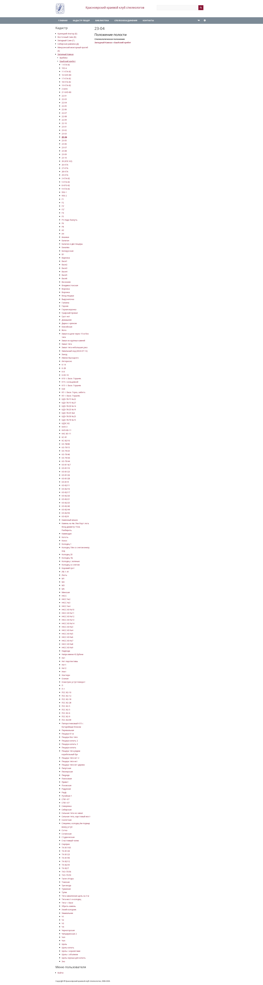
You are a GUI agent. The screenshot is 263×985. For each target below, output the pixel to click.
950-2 (64, 195)
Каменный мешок (70, 520)
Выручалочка (68, 299)
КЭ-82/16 (66, 489)
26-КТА (65, 164)
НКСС (64, 595)
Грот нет (66, 316)
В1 (63, 254)
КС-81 (64, 437)
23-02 (64, 130)
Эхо (63, 961)
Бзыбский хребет (68, 61)
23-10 (64, 157)
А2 (63, 230)
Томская (66, 882)
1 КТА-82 (66, 64)
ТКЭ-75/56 (66, 871)
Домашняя (67, 320)
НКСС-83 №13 (68, 620)
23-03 (64, 133)
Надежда (66, 651)
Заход (64, 354)
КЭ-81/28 (66, 478)
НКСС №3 (66, 602)
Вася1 (64, 261)
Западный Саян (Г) (66, 40)
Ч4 (63, 926)
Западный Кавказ (66, 54)
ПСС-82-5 (66, 706)
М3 (63, 585)
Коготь (65, 537)
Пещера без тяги (70, 737)
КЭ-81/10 (66, 468)
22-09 (64, 120)
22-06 (64, 109)
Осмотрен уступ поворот (73, 682)
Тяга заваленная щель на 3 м (75, 896)
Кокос (64, 540)
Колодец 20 (67, 554)
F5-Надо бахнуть (69, 220)
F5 (63, 216)
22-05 (64, 106)
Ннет (64, 671)
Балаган (65, 240)
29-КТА (65, 175)
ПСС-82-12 (66, 695)
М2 (63, 582)
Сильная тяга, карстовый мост (76, 816)
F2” (63, 209)
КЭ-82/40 (66, 506)
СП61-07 (65, 799)
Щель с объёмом (70, 954)
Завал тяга (67, 344)
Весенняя (66, 282)
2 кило (65, 88)
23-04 (64, 137)
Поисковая (67, 778)
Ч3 (63, 923)
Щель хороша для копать (74, 958)
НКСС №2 (66, 599)
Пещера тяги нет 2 (70, 758)
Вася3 (64, 268)
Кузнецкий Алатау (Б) (67, 33)
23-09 (64, 154)
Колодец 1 (66, 544)
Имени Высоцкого (70, 357)
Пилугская (66, 768)
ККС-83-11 (66, 433)
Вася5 (64, 275)
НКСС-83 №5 (67, 633)
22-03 (64, 99)
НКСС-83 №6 (67, 637)
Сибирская (67, 809)
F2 (63, 202)
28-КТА (65, 171)
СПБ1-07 (65, 802)
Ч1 (63, 916)
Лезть (64, 575)
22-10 (64, 123)
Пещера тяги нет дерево (73, 764)
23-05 (64, 140)
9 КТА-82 (66, 188)
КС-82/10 (66, 440)
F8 (63, 226)
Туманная (66, 889)
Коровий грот (68, 568)
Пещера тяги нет (70, 761)
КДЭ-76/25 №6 (68, 413)
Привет (65, 782)
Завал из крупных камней (73, 340)
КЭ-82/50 (66, 513)
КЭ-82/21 (66, 499)
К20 (63, 389)
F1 (63, 199)
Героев (65, 306)
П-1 (63, 689)
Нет (63, 658)
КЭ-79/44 (66, 458)
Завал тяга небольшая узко (75, 347)
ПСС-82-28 (66, 702)
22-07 (64, 113)
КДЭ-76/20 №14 (69, 406)
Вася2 (64, 264)
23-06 (64, 144)
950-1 (64, 192)
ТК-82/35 (66, 864)
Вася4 (64, 271)
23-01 (64, 126)
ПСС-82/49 (66, 720)
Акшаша (65, 237)
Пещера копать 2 (70, 740)
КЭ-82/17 (66, 492)
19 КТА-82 (66, 85)
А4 (63, 233)
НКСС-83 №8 (67, 644)
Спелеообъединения (125, 20)
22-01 (64, 95)
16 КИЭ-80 (66, 75)
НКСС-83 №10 (68, 609)
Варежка (66, 257)
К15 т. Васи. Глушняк (71, 385)
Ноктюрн (66, 675)
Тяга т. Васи (67, 902)
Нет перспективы (70, 661)
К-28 (64, 368)
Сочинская (67, 833)
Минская (66, 592)
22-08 (64, 116)
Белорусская (67, 251)
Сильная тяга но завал (72, 813)
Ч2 (63, 920)
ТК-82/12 (66, 861)
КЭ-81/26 (66, 475)
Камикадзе (67, 533)
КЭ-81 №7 (66, 464)
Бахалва (65, 247)
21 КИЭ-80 (66, 92)
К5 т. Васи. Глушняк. (71, 395)
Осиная (65, 678)
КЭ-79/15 (66, 447)
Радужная (66, 789)
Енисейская (67, 326)
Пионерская (67, 771)
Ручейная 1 (67, 796)
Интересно (67, 361)
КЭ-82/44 (66, 509)
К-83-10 (65, 375)
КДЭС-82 (66, 423)
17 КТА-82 (66, 78)
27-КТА (65, 168)
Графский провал (70, 313)
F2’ (63, 206)
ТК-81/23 (66, 854)
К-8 (63, 371)
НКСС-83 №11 (68, 613)
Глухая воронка (69, 309)
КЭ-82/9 (65, 516)
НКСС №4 (66, 606)
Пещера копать (69, 747)
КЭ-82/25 (66, 502)
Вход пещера (68, 295)
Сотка (64, 830)
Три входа (66, 885)
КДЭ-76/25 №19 (69, 409)
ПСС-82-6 (66, 713)
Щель (64, 944)
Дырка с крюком (69, 323)
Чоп (63, 937)
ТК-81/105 (66, 847)
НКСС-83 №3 (67, 627)
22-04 (64, 102)
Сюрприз (66, 844)
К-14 (64, 364)
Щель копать (68, 947)
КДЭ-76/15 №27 (69, 402)
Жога (64, 330)
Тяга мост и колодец (71, 899)
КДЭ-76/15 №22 (69, 399)
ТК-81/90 (66, 858)
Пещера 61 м (68, 733)
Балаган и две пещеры (72, 244)
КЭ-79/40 (66, 454)
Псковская (66, 785)
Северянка (67, 806)
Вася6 (64, 278)
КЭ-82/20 (66, 495)
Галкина (65, 302)
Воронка (66, 289)
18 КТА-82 (66, 82)
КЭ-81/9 (65, 482)
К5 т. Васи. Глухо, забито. (74, 392)
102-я (64, 68)
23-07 (64, 147)
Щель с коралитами (71, 951)
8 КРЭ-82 (66, 185)
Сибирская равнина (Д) (68, 44)
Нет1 (64, 664)
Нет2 (64, 668)
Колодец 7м (67, 558)
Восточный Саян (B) (67, 37)
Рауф (64, 792)
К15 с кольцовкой (70, 382)
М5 (63, 589)
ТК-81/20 (66, 851)
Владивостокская (70, 285)
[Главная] (60, 8)
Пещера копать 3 (70, 744)
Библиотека (102, 20)
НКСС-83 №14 (68, 623)
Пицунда (65, 775)
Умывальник (67, 913)
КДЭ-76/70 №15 (69, 420)
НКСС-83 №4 (67, 630)
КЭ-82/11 (66, 485)
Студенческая (68, 837)
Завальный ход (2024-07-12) (75, 351)
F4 (63, 213)
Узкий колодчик (69, 909)
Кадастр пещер (81, 20)
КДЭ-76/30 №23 (69, 416)
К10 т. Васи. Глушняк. (71, 378)
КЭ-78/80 (66, 444)
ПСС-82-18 (66, 699)
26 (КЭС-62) (67, 161)
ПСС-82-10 (66, 692)
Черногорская (68, 930)
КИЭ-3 (64, 426)
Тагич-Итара (68, 878)
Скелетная (67, 820)
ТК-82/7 (65, 868)
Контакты (148, 20)
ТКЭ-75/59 (66, 875)
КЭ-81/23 (66, 471)
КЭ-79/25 (66, 451)
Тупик (64, 892)
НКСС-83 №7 (67, 640)
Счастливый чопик (70, 840)
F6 (63, 223)
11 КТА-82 (66, 71)
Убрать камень (69, 906)
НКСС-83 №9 (67, 647)
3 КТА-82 (66, 178)
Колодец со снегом (71, 564)
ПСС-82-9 (66, 716)
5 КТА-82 (66, 182)
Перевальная (68, 730)
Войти (60, 972)
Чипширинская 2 (69, 933)
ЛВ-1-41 (65, 571)
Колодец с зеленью (71, 561)
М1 (63, 578)
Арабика (63, 57)
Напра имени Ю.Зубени (72, 654)
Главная (62, 20)
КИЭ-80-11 (66, 430)
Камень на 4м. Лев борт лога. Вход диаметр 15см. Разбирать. (75, 527)
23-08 (64, 151)
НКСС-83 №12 (68, 616)
